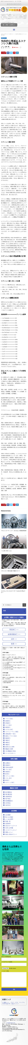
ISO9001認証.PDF (6, 1003)
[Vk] (13, 4)
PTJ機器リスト (5, 1002)
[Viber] (20, 4)
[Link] (18, 4)
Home (2, 34)
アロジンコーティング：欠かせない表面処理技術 (13, 530)
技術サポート (12, 34)
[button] (9, 25)
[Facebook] (7, 4)
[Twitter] (11, 4)
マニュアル (21, 1002)
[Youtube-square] (9, 4)
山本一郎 (7, 46)
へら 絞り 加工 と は (6, 550)
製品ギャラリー (15, 1003)
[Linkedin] (15, 4)
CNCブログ (6, 34)
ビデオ (16, 1002)
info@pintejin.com (10, 1022)
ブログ (12, 1002)
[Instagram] (16, 4)
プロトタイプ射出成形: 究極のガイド (10, 571)
